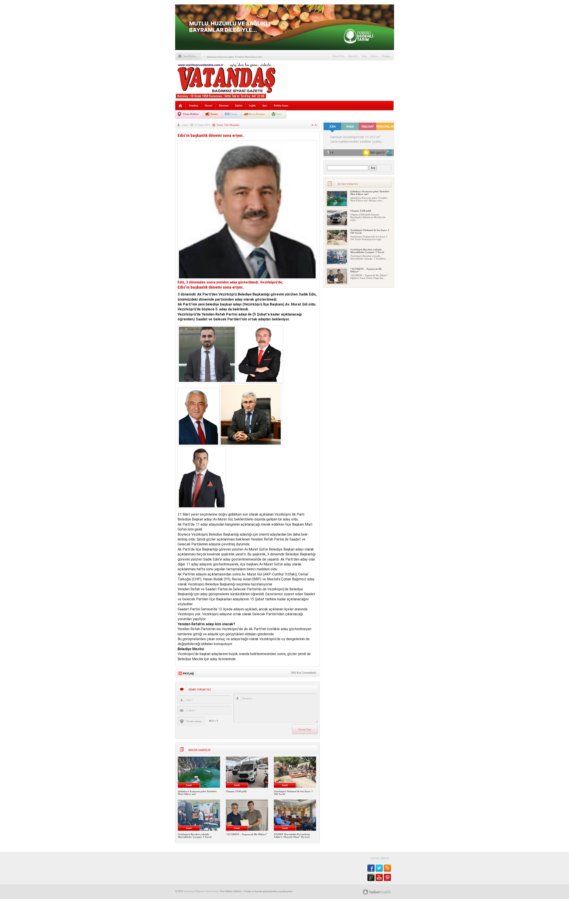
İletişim (386, 56)
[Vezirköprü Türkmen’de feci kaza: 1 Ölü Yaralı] (337, 243)
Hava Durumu (257, 114)
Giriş (364, 56)
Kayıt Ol (353, 56)
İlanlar (214, 114)
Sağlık (252, 105)
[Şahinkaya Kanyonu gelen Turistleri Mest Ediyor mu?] (337, 205)
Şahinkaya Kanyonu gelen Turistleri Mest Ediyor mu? (234, 56)
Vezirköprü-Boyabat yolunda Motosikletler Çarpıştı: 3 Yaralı (195, 835)
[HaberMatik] (381, 892)
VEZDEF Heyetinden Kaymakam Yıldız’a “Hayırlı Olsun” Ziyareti (292, 835)
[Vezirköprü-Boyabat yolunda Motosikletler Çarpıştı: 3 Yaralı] (337, 263)
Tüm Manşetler (232, 125)
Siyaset (208, 105)
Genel (220, 125)
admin (185, 125)
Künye (374, 56)
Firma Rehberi (191, 114)
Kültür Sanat (281, 105)
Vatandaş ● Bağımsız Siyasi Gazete (201, 891)
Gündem (193, 105)
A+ (316, 125)
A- (313, 125)
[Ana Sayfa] (180, 105)
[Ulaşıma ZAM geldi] (337, 224)
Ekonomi (223, 105)
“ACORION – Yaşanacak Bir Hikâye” (246, 834)
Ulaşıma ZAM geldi (236, 791)
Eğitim (238, 105)
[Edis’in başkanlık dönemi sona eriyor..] (247, 278)
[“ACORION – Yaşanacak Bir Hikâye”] (337, 282)
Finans (233, 114)
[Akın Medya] (365, 892)
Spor (264, 105)
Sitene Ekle (338, 56)
